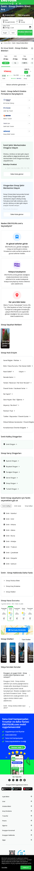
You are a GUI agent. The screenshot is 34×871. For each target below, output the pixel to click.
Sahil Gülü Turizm (8, 126)
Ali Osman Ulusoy (8, 103)
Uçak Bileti (5, 796)
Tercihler (4, 867)
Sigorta (4, 825)
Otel (3, 801)
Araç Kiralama (7, 811)
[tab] (8, 15)
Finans (4, 821)
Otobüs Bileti (7, 43)
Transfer (5, 816)
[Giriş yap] (16, 3)
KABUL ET (26, 867)
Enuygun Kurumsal (8, 830)
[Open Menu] (20, 3)
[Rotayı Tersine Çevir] (17, 21)
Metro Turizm (7, 119)
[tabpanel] (17, 27)
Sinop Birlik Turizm (9, 134)
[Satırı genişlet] (29, 100)
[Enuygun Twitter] (17, 780)
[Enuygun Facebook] (9, 780)
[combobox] (10, 22)
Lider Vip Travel (8, 111)
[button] (17, 630)
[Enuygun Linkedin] (21, 780)
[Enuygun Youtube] (24, 780)
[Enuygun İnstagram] (13, 780)
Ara (26, 72)
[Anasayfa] (1, 43)
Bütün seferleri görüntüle (16, 85)
